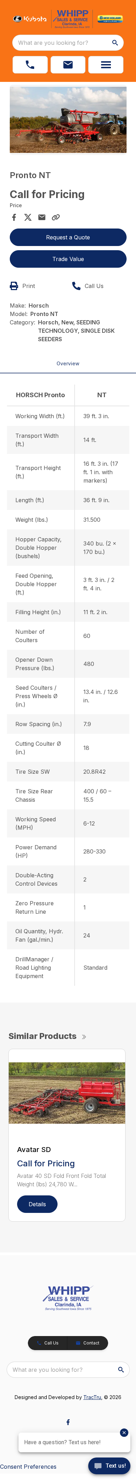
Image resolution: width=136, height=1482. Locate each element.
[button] (30, 64)
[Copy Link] (56, 217)
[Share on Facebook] (14, 217)
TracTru (92, 1397)
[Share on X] (28, 217)
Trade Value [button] (68, 258)
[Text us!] (109, 1466)
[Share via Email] (42, 217)
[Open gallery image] (68, 120)
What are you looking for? (53, 42)
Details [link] (37, 1204)
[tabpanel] (68, 121)
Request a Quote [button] (68, 237)
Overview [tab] (68, 363)
